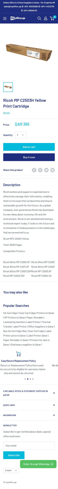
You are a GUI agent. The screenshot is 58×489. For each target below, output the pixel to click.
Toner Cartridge (27, 313)
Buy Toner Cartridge (33, 331)
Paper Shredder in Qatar (16, 340)
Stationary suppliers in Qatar (26, 344)
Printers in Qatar (45, 313)
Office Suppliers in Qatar (41, 326)
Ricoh (6, 113)
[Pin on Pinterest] (40, 170)
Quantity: (8, 135)
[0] (52, 18)
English (8, 470)
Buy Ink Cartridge (12, 331)
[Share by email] (52, 170)
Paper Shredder (35, 317)
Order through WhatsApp (36, 464)
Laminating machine (14, 322)
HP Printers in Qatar (14, 317)
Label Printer (33, 322)
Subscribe (14, 455)
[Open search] (39, 18)
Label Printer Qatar (37, 335)
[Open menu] (4, 18)
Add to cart (29, 146)
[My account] (45, 18)
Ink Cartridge (10, 313)
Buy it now (29, 157)
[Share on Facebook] (34, 170)
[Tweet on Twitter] (46, 170)
